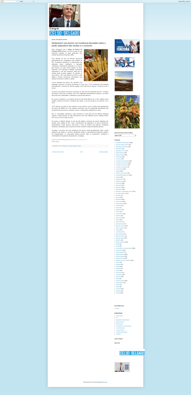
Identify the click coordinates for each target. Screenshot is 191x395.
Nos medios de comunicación (124, 248)
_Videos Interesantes (121, 332)
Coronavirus (119, 169)
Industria (118, 215)
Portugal (118, 264)
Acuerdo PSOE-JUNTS (122, 144)
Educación (119, 185)
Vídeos (118, 286)
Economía (118, 183)
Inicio (81, 152)
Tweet (117, 278)
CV (117, 318)
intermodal (119, 221)
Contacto (118, 334)
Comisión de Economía (122, 161)
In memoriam (119, 213)
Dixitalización (119, 181)
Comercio (118, 159)
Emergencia (119, 189)
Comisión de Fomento (122, 163)
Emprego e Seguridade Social (124, 191)
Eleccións (118, 187)
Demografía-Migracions (122, 175)
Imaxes (118, 211)
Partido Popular (120, 254)
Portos (117, 262)
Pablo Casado (120, 252)
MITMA (118, 244)
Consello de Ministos (121, 167)
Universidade (119, 282)
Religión (118, 268)
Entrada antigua (103, 152)
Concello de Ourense (121, 165)
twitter (117, 308)
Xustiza (118, 293)
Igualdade (118, 209)
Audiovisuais (119, 324)
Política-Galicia (120, 258)
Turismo (118, 276)
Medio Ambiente (120, 242)
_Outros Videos (120, 330)
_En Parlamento (120, 328)
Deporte (118, 177)
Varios (117, 284)
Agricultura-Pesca (121, 151)
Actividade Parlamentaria (123, 142)
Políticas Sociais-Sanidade (123, 260)
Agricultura (119, 148)
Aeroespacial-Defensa (122, 146)
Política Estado (120, 256)
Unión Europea (120, 280)
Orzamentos (119, 250)
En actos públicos (120, 193)
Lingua (118, 230)
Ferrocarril (118, 201)
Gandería (118, 205)
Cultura (118, 171)
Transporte (119, 274)
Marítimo (118, 240)
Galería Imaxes (120, 322)
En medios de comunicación (123, 326)
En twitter (118, 195)
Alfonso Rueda (120, 155)
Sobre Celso (119, 316)
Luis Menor (119, 232)
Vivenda (118, 288)
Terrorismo (119, 272)
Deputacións (119, 179)
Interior (118, 219)
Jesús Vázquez (120, 228)
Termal (118, 270)
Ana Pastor (119, 157)
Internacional (119, 224)
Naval (117, 246)
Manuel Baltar (119, 234)
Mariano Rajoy (120, 238)
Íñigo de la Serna (120, 226)
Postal (117, 266)
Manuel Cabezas (120, 236)
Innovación (119, 218)
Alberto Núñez (120, 153)
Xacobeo (118, 291)
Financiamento (120, 203)
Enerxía (118, 197)
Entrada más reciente (58, 152)
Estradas (118, 199)
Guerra (118, 207)
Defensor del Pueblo (121, 173)
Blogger (105, 382)
